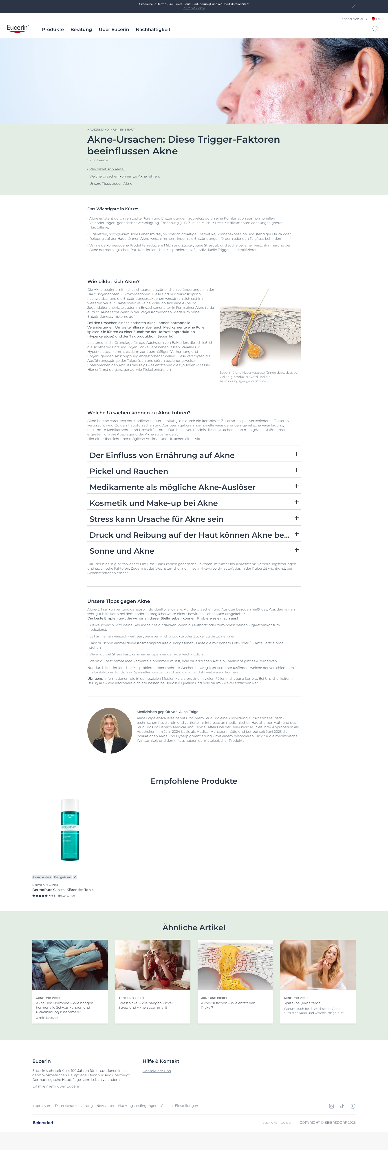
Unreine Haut (124, 129)
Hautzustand (98, 129)
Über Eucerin (114, 29)
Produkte (53, 29)
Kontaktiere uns (157, 1071)
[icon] (331, 1106)
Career (286, 1122)
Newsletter (105, 1105)
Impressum (41, 1105)
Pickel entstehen (157, 369)
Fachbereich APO (353, 19)
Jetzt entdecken (194, 8)
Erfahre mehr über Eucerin (56, 1086)
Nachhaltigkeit (153, 29)
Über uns (269, 1122)
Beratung (81, 29)
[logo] (18, 29)
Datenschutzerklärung (74, 1105)
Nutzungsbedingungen (137, 1105)
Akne (98, 289)
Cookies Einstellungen (179, 1105)
